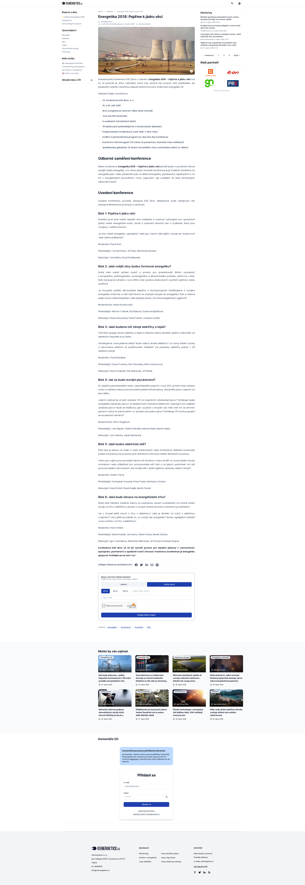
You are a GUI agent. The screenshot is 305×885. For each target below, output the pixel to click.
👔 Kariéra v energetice (72, 70)
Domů (100, 12)
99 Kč (115, 591)
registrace (134, 759)
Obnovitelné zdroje (70, 48)
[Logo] (71, 3)
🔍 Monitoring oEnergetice (73, 66)
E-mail (126, 782)
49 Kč (105, 591)
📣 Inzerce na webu (70, 73)
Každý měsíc (169, 584)
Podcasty (66, 52)
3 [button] (229, 55)
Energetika (112, 627)
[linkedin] (146, 564)
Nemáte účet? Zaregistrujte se (146, 814)
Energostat (67, 20)
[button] (208, 55)
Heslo (126, 793)
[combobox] (222, 13)
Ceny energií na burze (71, 24)
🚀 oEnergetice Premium (72, 63)
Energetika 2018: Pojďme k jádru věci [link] (130, 12)
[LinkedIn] (205, 872)
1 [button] (218, 55)
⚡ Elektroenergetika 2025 (73, 17)
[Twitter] (200, 872)
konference (126, 627)
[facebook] (136, 564)
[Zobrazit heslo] (166, 797)
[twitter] (141, 564)
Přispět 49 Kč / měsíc (146, 615)
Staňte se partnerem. (222, 91)
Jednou (123, 584)
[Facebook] (196, 872)
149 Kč (125, 591)
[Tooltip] (91, 80)
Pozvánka (139, 627)
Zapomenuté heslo (146, 811)
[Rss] (210, 872)
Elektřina (65, 38)
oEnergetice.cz (106, 22)
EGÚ (149, 627)
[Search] (232, 3)
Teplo (64, 45)
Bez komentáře (144, 24)
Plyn (63, 42)
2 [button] (223, 55)
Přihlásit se (146, 804)
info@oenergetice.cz (100, 870)
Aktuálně (66, 35)
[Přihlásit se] (240, 3)
